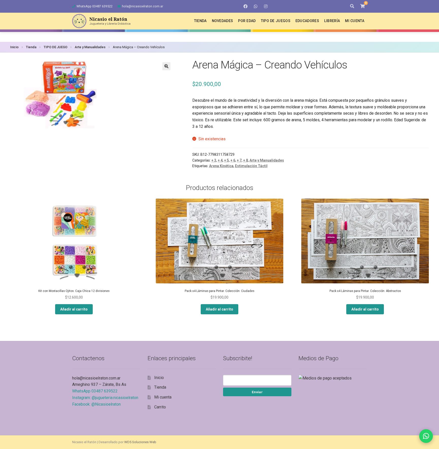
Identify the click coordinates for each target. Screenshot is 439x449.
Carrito (160, 407)
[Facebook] (245, 6)
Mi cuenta (354, 21)
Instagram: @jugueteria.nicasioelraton (105, 397)
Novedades (222, 21)
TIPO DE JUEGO (55, 47)
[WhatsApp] (255, 6)
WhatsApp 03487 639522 (94, 6)
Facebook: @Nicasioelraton (96, 404)
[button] (166, 66)
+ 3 (213, 160)
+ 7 (239, 160)
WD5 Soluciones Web (140, 442)
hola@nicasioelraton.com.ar (142, 6)
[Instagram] (265, 6)
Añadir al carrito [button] (74, 309)
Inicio (14, 47)
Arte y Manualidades (90, 47)
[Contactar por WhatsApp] (426, 436)
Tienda (200, 21)
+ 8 (245, 160)
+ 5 (226, 160)
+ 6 (232, 160)
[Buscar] (352, 6)
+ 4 (220, 160)
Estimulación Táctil (251, 166)
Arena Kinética (221, 166)
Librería (332, 21)
